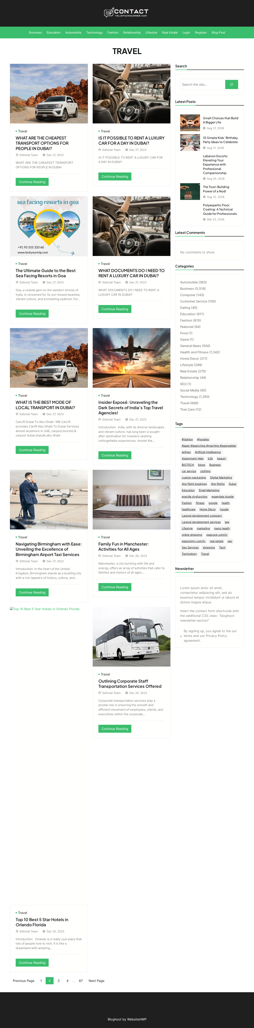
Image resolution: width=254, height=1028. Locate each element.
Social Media (189, 390)
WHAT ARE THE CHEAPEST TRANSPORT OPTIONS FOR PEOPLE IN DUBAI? (42, 143)
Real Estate (188, 371)
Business (187, 289)
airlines (186, 452)
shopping (209, 547)
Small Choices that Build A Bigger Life (220, 120)
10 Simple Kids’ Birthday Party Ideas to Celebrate (220, 140)
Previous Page (23, 981)
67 (81, 981)
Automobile (189, 282)
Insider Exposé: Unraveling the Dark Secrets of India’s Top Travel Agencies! (130, 408)
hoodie (224, 509)
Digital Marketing (221, 477)
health (226, 503)
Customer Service (193, 301)
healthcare (188, 509)
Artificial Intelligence (208, 452)
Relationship (189, 378)
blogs (201, 464)
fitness (200, 503)
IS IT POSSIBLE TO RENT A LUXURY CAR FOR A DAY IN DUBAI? (131, 140)
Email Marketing (209, 490)
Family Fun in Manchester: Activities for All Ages (123, 546)
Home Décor (208, 509)
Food (184, 333)
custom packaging (194, 477)
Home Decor (189, 358)
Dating (185, 308)
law (227, 522)
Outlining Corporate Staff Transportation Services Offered (130, 683)
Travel (22, 131)
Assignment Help (193, 458)
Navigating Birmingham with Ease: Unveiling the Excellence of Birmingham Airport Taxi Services (49, 549)
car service (189, 471)
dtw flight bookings (194, 483)
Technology (189, 397)
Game (184, 339)
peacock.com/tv (217, 534)
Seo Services (190, 547)
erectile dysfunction (194, 496)
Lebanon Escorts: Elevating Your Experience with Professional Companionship (215, 164)
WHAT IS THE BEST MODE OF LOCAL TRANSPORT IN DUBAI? (45, 405)
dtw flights (218, 483)
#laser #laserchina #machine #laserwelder (209, 445)
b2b (210, 458)
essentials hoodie (223, 496)
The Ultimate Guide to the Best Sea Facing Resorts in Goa (46, 273)
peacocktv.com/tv (194, 541)
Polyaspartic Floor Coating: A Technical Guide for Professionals (220, 209)
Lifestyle (186, 365)
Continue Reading (34, 183)
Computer (187, 295)
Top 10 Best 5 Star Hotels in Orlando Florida (42, 922)
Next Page (96, 981)
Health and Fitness (194, 352)
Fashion (186, 320)
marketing (203, 528)
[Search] (231, 84)
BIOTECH (188, 464)
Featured (186, 327)
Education (188, 314)
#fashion (187, 439)
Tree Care (187, 409)
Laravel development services (201, 522)
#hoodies (203, 439)
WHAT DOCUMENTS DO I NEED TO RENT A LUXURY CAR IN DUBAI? (131, 273)
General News (190, 346)
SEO (183, 384)
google (213, 503)
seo (230, 541)
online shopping (192, 534)
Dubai (232, 483)
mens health (222, 528)
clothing (205, 471)
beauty (221, 458)
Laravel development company (202, 515)
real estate (216, 541)
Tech (222, 547)
